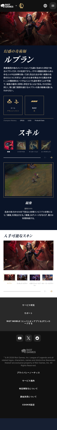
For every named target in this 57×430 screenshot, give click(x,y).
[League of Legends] (21, 6)
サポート (28, 313)
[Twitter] (28, 338)
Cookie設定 (28, 405)
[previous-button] (45, 157)
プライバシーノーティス (28, 373)
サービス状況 (28, 305)
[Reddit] (37, 338)
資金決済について (28, 397)
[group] (27, 146)
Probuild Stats (39, 120)
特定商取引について (28, 389)
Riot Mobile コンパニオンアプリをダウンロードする (28, 322)
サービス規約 (28, 381)
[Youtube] (19, 338)
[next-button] (51, 157)
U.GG (29, 120)
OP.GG (22, 120)
